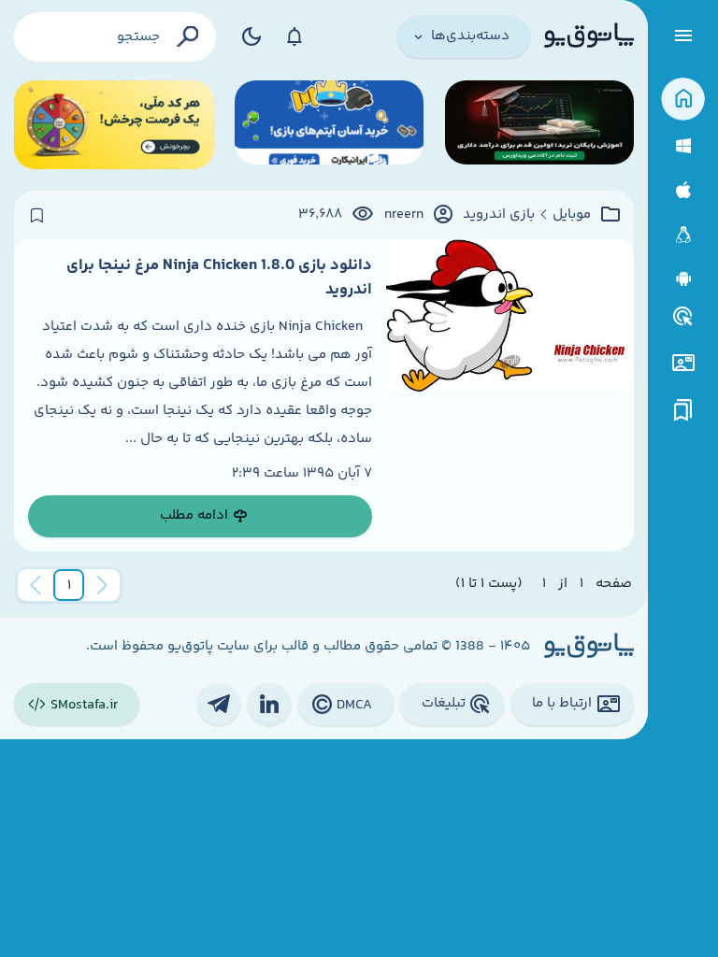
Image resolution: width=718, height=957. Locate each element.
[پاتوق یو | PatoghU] (589, 36)
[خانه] (683, 99)
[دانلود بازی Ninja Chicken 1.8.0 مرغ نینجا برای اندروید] (510, 395)
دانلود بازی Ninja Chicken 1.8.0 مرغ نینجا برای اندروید (219, 277)
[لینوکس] (683, 235)
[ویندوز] (683, 146)
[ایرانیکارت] (329, 124)
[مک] (683, 190)
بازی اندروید (499, 215)
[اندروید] (683, 279)
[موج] (539, 124)
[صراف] (114, 124)
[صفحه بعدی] (35, 585)
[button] (69, 585)
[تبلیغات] (683, 316)
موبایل (572, 215)
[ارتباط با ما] (683, 363)
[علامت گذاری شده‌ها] (683, 411)
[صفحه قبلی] (102, 585)
